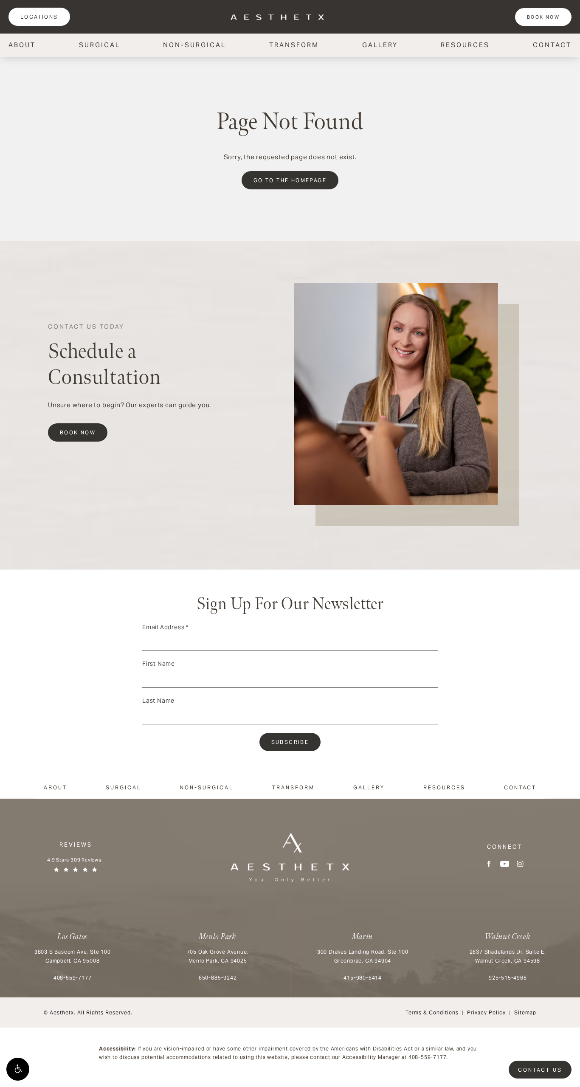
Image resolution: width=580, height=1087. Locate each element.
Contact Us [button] (540, 1070)
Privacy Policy (486, 1012)
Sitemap (525, 1012)
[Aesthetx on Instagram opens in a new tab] (520, 864)
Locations (39, 17)
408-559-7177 (427, 1057)
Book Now (543, 17)
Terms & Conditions (432, 1012)
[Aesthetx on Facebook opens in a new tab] (489, 864)
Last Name (158, 700)
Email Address (165, 627)
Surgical (99, 45)
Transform (294, 45)
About (22, 45)
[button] (17, 1069)
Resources (465, 45)
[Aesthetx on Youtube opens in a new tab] (504, 864)
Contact (552, 45)
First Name (158, 663)
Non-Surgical (194, 45)
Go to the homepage (290, 180)
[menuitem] (489, 864)
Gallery (380, 45)
